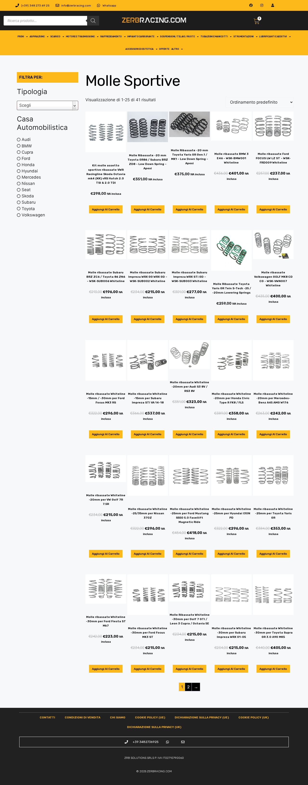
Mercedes (31, 177)
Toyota (28, 208)
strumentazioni (243, 36)
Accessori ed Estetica (139, 49)
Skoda (28, 196)
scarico (55, 36)
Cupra (27, 152)
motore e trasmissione (80, 36)
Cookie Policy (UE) (150, 717)
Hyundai (30, 171)
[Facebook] (251, 5)
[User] (272, 5)
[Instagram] (262, 5)
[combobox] (47, 105)
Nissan (28, 183)
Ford (26, 158)
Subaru (29, 202)
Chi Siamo (117, 717)
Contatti (47, 717)
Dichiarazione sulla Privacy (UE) (202, 717)
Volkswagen (33, 214)
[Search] (93, 20)
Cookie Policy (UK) (253, 717)
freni (21, 36)
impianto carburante (140, 36)
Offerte (164, 49)
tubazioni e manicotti (214, 36)
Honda (28, 164)
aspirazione (37, 36)
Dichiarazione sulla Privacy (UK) (154, 727)
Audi (26, 139)
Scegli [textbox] (25, 105)
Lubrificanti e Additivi (273, 36)
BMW (27, 145)
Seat (26, 189)
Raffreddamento (111, 36)
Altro (175, 49)
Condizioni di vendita (82, 717)
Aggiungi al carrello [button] (106, 209)
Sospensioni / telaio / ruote (177, 36)
